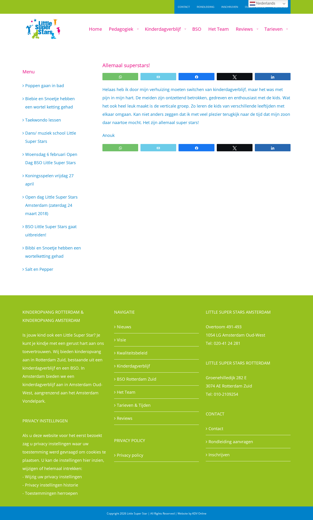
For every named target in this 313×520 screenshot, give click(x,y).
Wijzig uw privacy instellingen (53, 476)
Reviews (124, 418)
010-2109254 (226, 394)
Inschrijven (219, 454)
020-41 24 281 (227, 343)
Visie (121, 340)
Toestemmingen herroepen (51, 493)
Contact (216, 428)
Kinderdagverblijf (133, 366)
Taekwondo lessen (43, 120)
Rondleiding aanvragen (231, 441)
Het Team (126, 392)
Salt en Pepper (39, 269)
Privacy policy (130, 455)
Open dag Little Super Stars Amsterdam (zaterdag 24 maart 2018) (51, 205)
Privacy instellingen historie (51, 485)
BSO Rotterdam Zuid (136, 379)
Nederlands (265, 3)
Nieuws (124, 326)
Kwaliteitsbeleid (132, 353)
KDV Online (199, 513)
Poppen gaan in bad (44, 85)
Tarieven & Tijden (134, 405)
